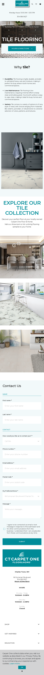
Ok (22, 667)
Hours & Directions (20, 48)
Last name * (7, 414)
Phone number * (9, 449)
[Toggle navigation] (3, 4)
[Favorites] (36, 4)
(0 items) (40, 4)
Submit (22, 542)
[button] (32, 4)
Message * (6, 504)
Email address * (8, 463)
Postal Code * (7, 477)
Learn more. (15, 664)
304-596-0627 (22, 17)
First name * (7, 400)
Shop (7, 624)
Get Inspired (10, 634)
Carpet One (5, 25)
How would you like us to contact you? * (17, 436)
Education (10, 643)
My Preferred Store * (10, 491)
